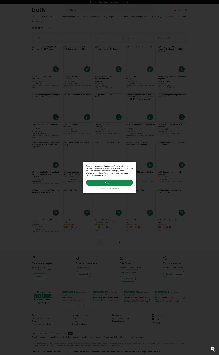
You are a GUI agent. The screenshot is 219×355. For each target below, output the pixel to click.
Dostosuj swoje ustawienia (109, 189)
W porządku (109, 183)
